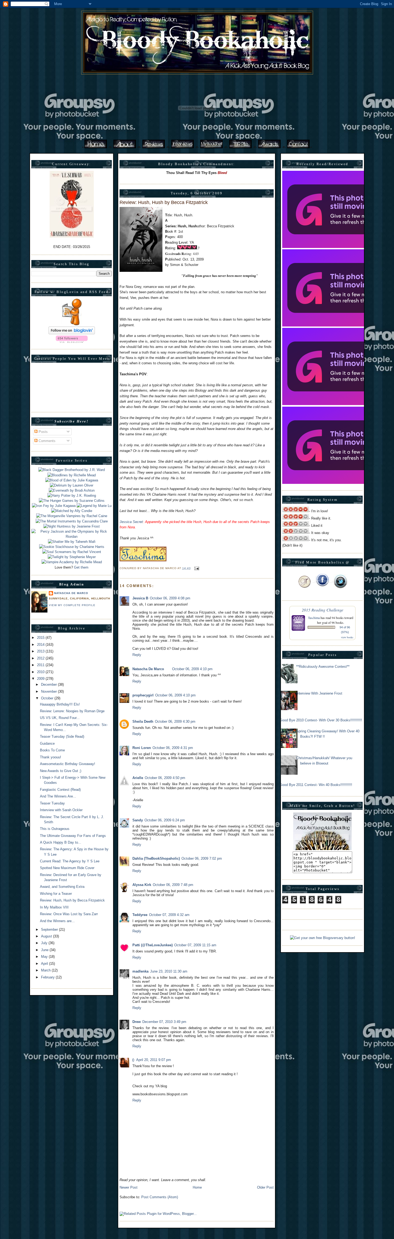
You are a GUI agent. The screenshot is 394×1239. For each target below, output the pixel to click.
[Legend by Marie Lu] (94, 506)
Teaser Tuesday (52, 803)
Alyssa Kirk (141, 885)
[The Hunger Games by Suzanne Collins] (72, 501)
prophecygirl (143, 695)
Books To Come (52, 750)
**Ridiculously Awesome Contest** (323, 667)
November (49, 691)
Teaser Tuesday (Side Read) (62, 737)
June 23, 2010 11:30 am (168, 971)
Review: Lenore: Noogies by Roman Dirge (72, 711)
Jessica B (140, 598)
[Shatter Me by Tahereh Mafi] (71, 542)
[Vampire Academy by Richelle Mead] (72, 562)
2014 (41, 645)
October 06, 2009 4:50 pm (165, 778)
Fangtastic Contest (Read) (60, 790)
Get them (81, 567)
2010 (41, 672)
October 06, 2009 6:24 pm (164, 820)
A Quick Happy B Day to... (60, 842)
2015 (41, 638)
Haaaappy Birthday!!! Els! (60, 704)
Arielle (137, 778)
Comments (46, 441)
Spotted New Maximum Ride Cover (67, 868)
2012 (41, 658)
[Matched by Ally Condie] (71, 511)
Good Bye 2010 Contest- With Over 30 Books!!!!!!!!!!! (321, 720)
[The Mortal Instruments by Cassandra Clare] (72, 521)
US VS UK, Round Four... (60, 718)
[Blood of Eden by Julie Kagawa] (71, 480)
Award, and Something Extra (62, 887)
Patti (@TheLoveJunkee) (152, 945)
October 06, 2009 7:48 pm (173, 885)
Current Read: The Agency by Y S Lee (69, 861)
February (48, 977)
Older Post (265, 1187)
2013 (41, 651)
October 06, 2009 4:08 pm (170, 598)
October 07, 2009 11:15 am (195, 945)
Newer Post (128, 1187)
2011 (41, 665)
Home (197, 1187)
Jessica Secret (131, 522)
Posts (43, 432)
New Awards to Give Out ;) (60, 771)
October (47, 698)
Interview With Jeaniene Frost (319, 693)
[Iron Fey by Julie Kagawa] (54, 506)
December (49, 684)
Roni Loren (141, 748)
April (45, 964)
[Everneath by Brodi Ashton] (72, 490)
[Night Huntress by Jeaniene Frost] (71, 526)
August (47, 936)
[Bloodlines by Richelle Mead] (71, 475)
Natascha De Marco (71, 593)
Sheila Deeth (142, 721)
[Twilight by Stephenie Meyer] (72, 557)
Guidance (47, 743)
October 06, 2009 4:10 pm (192, 669)
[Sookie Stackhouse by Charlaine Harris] (71, 547)
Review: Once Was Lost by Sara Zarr (69, 914)
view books (347, 637)
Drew (136, 1022)
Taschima (314, 617)
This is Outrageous (54, 829)
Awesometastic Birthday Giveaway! (67, 764)
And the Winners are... (57, 921)
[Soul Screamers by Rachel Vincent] (71, 552)
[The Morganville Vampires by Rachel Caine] (71, 516)
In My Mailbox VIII (54, 907)
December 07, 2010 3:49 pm (164, 1022)
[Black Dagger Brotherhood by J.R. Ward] (71, 470)
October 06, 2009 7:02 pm (201, 858)
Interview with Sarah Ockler (61, 810)
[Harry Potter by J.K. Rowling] (71, 496)
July (45, 943)
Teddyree (139, 915)
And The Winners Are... (58, 796)
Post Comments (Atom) (159, 1197)
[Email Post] (196, 568)
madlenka (140, 971)
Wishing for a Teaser (56, 894)
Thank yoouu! (50, 757)
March (46, 970)
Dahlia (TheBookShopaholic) (156, 858)
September (50, 930)
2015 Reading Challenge (322, 610)
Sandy (137, 820)
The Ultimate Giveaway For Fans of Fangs (73, 836)
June (45, 950)
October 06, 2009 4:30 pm (175, 721)
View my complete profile (72, 605)
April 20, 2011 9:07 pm (153, 1060)
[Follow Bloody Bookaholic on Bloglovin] (72, 333)
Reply (136, 655)
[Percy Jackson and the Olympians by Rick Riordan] (71, 537)
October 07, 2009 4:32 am (169, 915)
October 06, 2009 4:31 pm (173, 748)
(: (133, 1060)
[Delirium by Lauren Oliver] (71, 485)
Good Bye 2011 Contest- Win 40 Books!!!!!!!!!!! (316, 785)
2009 (41, 679)
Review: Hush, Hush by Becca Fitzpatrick (72, 900)
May (45, 957)
